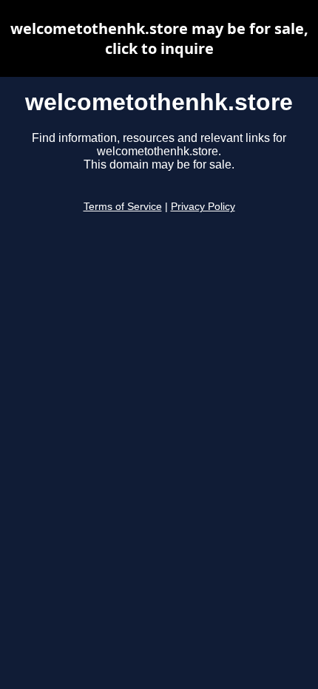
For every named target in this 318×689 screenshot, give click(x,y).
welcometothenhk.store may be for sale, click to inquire (159, 38)
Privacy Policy (203, 206)
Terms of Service (123, 206)
